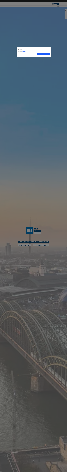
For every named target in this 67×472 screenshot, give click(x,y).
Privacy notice (24, 51)
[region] (34, 52)
